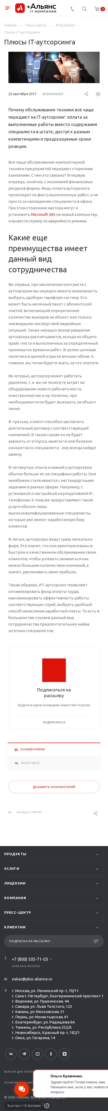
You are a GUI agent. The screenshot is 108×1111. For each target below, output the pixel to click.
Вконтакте (11, 1054)
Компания (15, 898)
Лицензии (14, 883)
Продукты (15, 854)
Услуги (11, 868)
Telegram (24, 1054)
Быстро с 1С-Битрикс (24, 1105)
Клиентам (14, 927)
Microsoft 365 (43, 214)
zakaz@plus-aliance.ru (32, 979)
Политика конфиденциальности (32, 1082)
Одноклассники (51, 1054)
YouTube (37, 1054)
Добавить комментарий (54, 787)
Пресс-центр (17, 912)
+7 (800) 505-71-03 (30, 959)
